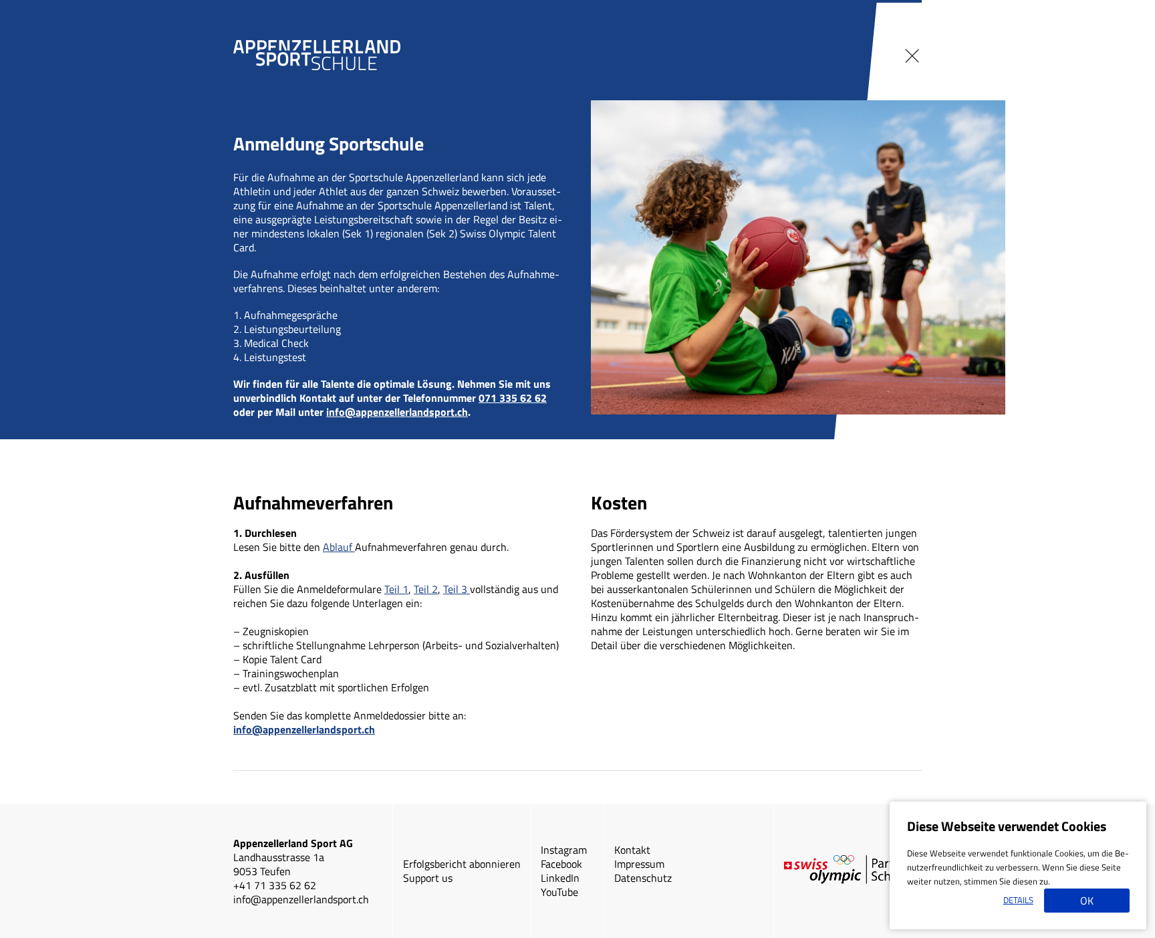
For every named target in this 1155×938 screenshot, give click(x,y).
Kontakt (632, 850)
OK (1087, 901)
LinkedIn (560, 878)
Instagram (564, 850)
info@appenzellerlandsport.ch (397, 412)
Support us (428, 878)
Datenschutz (643, 878)
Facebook (561, 864)
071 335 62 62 (513, 398)
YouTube (559, 892)
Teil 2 (426, 589)
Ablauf (339, 547)
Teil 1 (396, 589)
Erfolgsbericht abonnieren (462, 864)
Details (1018, 900)
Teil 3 (456, 589)
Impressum (639, 864)
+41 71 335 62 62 (274, 885)
